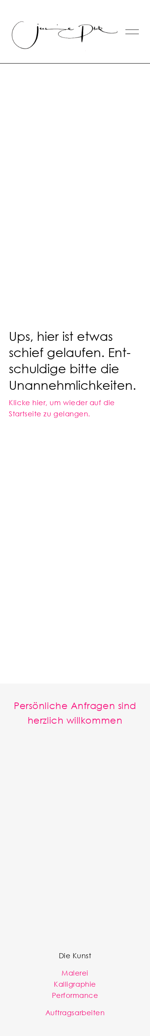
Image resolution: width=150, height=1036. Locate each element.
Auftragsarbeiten (75, 1012)
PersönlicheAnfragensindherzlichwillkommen (75, 712)
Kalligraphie (75, 984)
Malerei (75, 973)
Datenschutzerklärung (74, 924)
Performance (75, 995)
